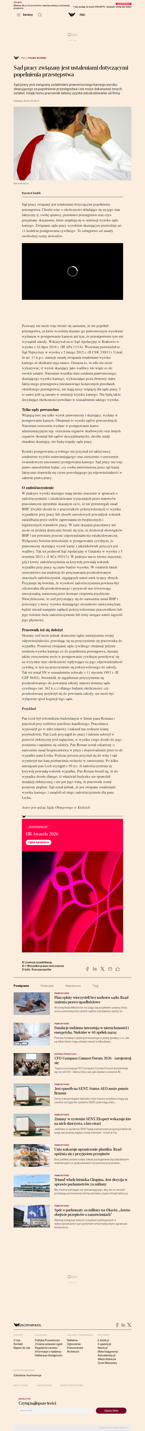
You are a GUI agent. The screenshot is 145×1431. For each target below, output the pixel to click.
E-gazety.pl (104, 1344)
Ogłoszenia (74, 1344)
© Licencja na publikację (37, 962)
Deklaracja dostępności (48, 1355)
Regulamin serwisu (46, 1347)
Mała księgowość (108, 1351)
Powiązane (21, 986)
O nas (17, 1340)
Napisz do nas (22, 1347)
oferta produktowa (71, 1385)
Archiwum (73, 1351)
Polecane (47, 986)
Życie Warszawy (107, 1362)
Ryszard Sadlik (31, 193)
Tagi (95, 986)
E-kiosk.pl (103, 1340)
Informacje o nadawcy (48, 1351)
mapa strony (21, 1385)
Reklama (72, 1340)
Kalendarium (44, 1385)
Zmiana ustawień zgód (48, 1344)
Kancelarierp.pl (106, 1355)
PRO (82, 15)
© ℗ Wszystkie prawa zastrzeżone (43, 965)
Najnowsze (73, 986)
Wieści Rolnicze (107, 1359)
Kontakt (18, 1344)
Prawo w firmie (37, 58)
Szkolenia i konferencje (27, 1375)
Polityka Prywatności (47, 1340)
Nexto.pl (102, 1347)
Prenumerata (75, 1347)
